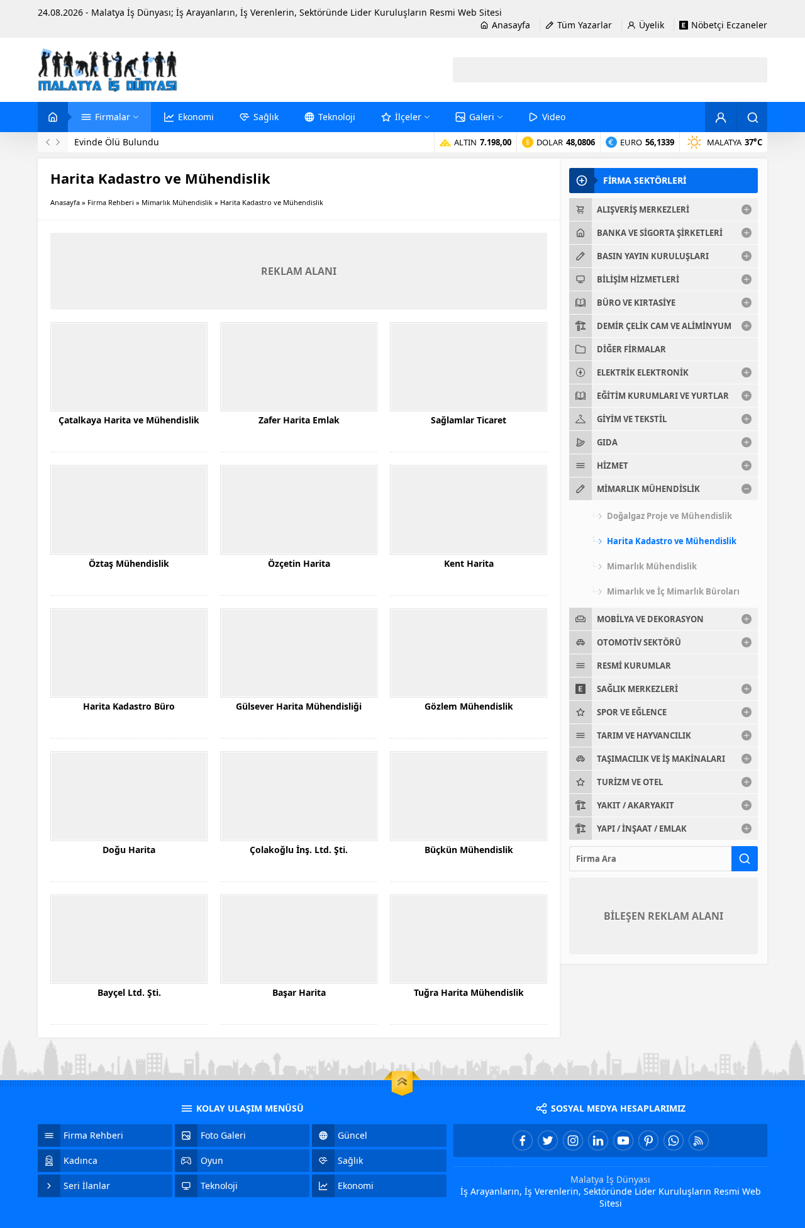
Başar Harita (299, 992)
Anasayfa (65, 202)
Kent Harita (469, 563)
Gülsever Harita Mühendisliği (299, 706)
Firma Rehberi (110, 202)
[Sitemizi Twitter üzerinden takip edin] (547, 1140)
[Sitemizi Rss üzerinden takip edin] (698, 1140)
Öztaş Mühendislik (129, 563)
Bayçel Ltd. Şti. (129, 992)
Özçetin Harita (299, 563)
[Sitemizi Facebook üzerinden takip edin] (522, 1140)
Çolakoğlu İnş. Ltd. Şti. (299, 850)
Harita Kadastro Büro (129, 706)
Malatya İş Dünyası (610, 1179)
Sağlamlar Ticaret (468, 420)
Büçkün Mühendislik (469, 850)
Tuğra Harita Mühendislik (469, 992)
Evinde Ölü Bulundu (116, 142)
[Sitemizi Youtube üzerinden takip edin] (623, 1140)
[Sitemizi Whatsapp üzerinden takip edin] (673, 1140)
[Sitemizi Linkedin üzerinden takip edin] (598, 1140)
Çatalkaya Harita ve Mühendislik (128, 420)
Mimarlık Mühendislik (177, 202)
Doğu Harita (129, 850)
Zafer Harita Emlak (299, 420)
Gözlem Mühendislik (469, 706)
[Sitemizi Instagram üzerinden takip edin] (573, 1140)
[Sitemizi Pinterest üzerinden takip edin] (648, 1140)
